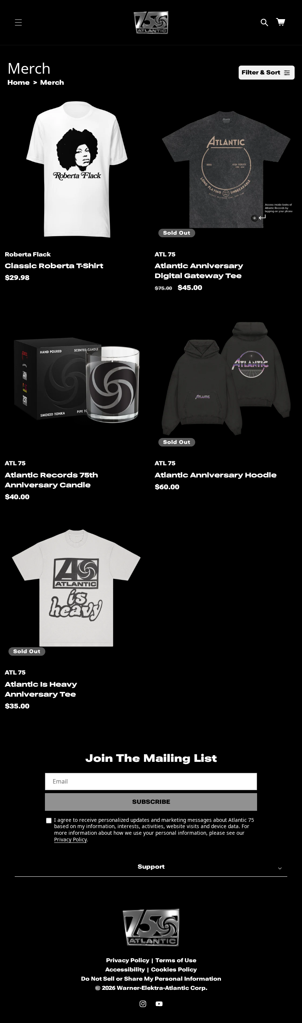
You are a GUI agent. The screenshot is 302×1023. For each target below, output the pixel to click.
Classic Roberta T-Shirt (54, 266)
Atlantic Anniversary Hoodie (216, 475)
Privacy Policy (70, 839)
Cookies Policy (174, 969)
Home (18, 82)
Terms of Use (175, 960)
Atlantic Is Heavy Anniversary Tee (41, 689)
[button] (18, 22)
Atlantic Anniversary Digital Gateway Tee (199, 271)
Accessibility (125, 969)
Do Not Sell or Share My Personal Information (151, 978)
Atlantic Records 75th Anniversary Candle (51, 480)
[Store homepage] (151, 927)
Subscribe (151, 801)
